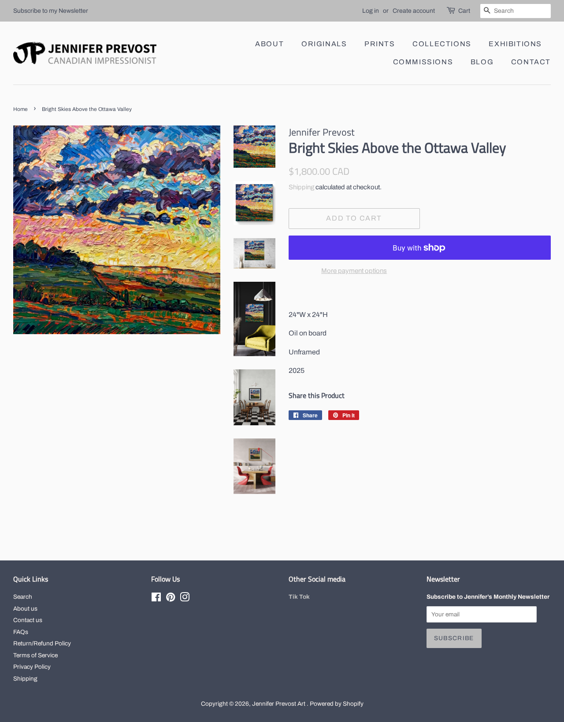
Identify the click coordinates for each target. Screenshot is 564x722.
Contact (531, 62)
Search (22, 596)
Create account (414, 10)
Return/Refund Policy (42, 643)
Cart (464, 10)
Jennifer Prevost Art (279, 703)
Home (20, 109)
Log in (370, 10)
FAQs (20, 632)
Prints (379, 44)
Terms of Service (35, 655)
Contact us (27, 620)
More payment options (354, 270)
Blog (482, 62)
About (269, 44)
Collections (441, 44)
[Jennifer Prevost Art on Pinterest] (170, 599)
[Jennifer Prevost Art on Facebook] (156, 599)
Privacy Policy (32, 666)
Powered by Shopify (337, 703)
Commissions (423, 62)
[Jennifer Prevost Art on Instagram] (184, 599)
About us (25, 608)
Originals (324, 44)
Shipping (301, 187)
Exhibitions (515, 44)
